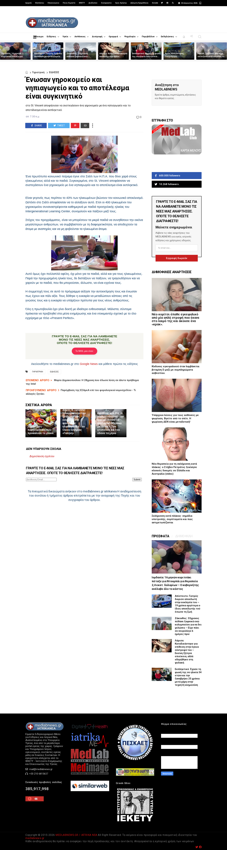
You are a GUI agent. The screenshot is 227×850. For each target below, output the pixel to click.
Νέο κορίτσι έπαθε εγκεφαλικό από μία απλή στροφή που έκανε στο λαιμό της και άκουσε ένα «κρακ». (175, 319)
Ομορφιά (113, 36)
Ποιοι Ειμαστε (69, 3)
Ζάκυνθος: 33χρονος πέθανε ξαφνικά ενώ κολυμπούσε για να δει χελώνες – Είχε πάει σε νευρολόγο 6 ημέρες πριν (188, 626)
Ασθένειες (80, 36)
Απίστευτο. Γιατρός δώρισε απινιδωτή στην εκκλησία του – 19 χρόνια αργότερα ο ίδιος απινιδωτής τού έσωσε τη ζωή (187, 603)
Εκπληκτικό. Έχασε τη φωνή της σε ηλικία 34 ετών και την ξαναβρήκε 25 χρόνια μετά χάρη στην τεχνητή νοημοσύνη (188, 677)
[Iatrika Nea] (90, 747)
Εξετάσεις (39, 3)
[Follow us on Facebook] (167, 3)
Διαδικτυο (93, 3)
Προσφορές (40, 43)
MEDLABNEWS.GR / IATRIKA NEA (76, 835)
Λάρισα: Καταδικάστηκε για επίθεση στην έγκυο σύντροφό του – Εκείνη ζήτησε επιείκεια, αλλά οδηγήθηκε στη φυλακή (187, 651)
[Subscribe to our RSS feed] (173, 3)
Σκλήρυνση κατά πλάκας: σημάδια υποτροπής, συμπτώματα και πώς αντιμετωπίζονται (172, 519)
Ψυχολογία (129, 36)
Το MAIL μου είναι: (84, 351)
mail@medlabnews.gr (41, 769)
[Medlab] (90, 761)
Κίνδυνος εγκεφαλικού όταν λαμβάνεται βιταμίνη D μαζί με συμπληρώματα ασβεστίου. (175, 370)
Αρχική (28, 3)
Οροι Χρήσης (121, 3)
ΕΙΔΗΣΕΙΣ (54, 72)
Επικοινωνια (53, 3)
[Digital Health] (90, 730)
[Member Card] (177, 153)
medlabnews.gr (34, 838)
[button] (200, 2)
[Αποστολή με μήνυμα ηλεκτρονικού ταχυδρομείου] (85, 125)
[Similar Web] (90, 790)
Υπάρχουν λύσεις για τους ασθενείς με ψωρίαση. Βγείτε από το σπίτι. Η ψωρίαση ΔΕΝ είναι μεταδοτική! (175, 418)
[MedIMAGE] (90, 774)
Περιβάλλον (148, 36)
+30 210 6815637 (38, 773)
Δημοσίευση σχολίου (42, 456)
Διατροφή (97, 36)
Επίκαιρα (38, 36)
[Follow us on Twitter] (162, 3)
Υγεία (65, 36)
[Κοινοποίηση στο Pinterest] (75, 125)
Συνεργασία (106, 3)
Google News (89, 364)
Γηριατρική (38, 72)
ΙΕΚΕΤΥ (82, 3)
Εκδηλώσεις (167, 36)
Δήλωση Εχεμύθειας (139, 3)
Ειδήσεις (51, 36)
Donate (155, 3)
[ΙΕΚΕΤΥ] (135, 821)
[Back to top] (219, 842)
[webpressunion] (135, 775)
